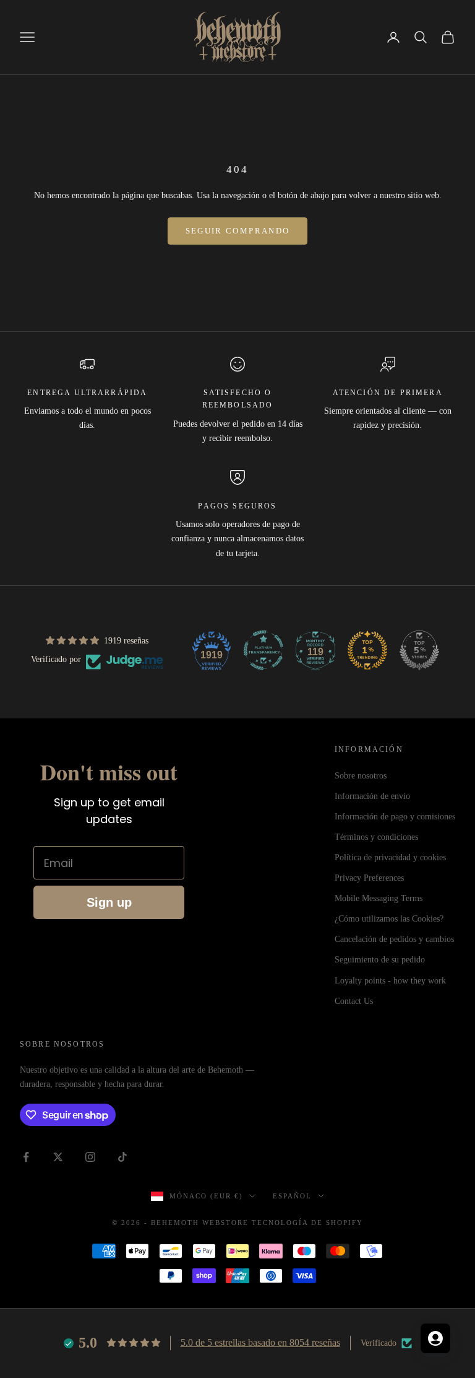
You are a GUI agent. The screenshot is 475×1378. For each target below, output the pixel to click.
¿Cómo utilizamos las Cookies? (389, 918)
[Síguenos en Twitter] (58, 1157)
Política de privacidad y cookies (390, 857)
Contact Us (354, 1001)
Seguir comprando (237, 230)
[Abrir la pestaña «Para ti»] (435, 1338)
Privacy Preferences (369, 878)
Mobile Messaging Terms (378, 898)
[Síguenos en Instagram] (90, 1157)
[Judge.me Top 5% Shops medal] (419, 650)
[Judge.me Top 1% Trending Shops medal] (367, 650)
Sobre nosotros (361, 775)
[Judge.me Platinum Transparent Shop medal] (263, 650)
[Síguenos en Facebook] (26, 1157)
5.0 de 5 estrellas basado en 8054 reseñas (260, 1342)
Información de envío (372, 796)
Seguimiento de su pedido (380, 959)
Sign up (109, 902)
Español (292, 1196)
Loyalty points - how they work (390, 980)
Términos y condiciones (376, 837)
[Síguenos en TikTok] (122, 1157)
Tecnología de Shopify (307, 1222)
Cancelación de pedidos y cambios (394, 939)
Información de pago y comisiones (395, 816)
